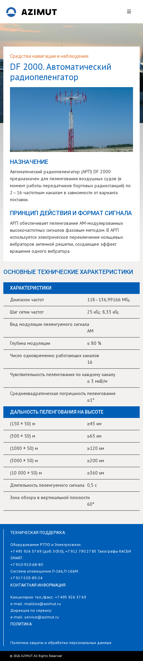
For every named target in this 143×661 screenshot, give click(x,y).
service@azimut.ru (41, 616)
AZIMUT (31, 11)
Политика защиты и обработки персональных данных (60, 642)
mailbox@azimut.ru (42, 603)
